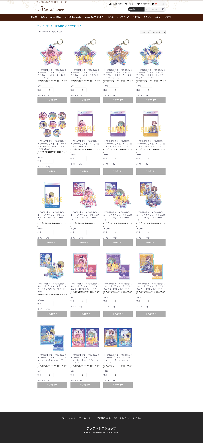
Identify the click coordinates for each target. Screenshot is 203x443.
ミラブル (136, 17)
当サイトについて (68, 418)
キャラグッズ (123, 17)
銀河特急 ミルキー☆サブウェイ (69, 26)
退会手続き (137, 418)
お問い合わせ (125, 418)
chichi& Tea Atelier (73, 17)
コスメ (158, 17)
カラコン (147, 17)
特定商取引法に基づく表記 (107, 418)
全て (39, 26)
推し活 (111, 17)
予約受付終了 (52, 100)
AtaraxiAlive (55, 17)
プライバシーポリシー (86, 418)
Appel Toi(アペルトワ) (94, 17)
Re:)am (44, 17)
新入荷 (34, 17)
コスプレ (168, 17)
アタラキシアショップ (101, 428)
